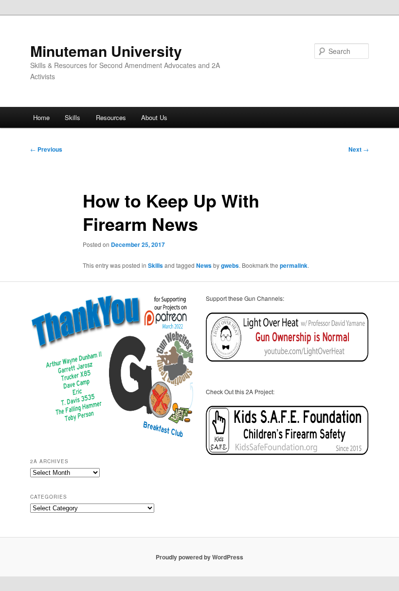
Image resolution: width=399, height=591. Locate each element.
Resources (111, 117)
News (204, 265)
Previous (46, 149)
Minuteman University (106, 50)
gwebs (230, 265)
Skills (72, 117)
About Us (154, 117)
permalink (294, 265)
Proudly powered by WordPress (199, 557)
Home (41, 117)
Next (358, 149)
